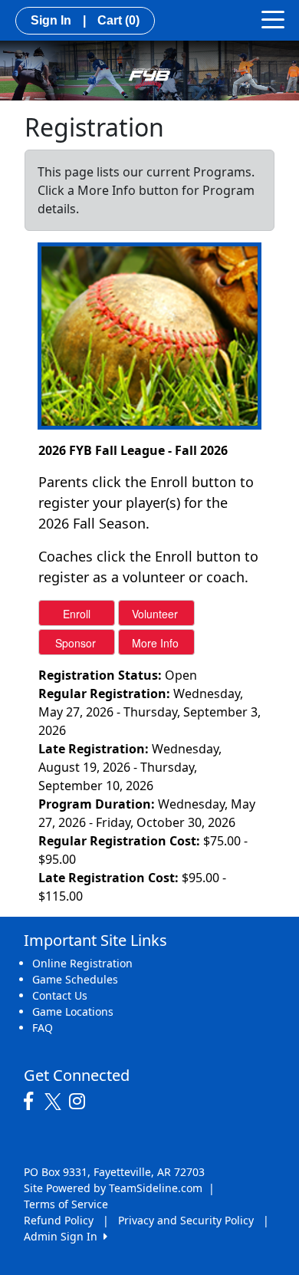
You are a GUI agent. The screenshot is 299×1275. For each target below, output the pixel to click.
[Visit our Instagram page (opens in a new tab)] (81, 1102)
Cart (118, 20)
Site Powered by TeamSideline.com (113, 1188)
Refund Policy (59, 1220)
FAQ (42, 1027)
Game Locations (72, 1011)
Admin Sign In (64, 1236)
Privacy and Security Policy (186, 1220)
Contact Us (59, 995)
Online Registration (82, 963)
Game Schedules (75, 979)
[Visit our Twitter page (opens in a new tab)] (55, 1101)
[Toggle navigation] (273, 18)
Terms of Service (66, 1204)
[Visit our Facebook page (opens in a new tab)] (32, 1102)
